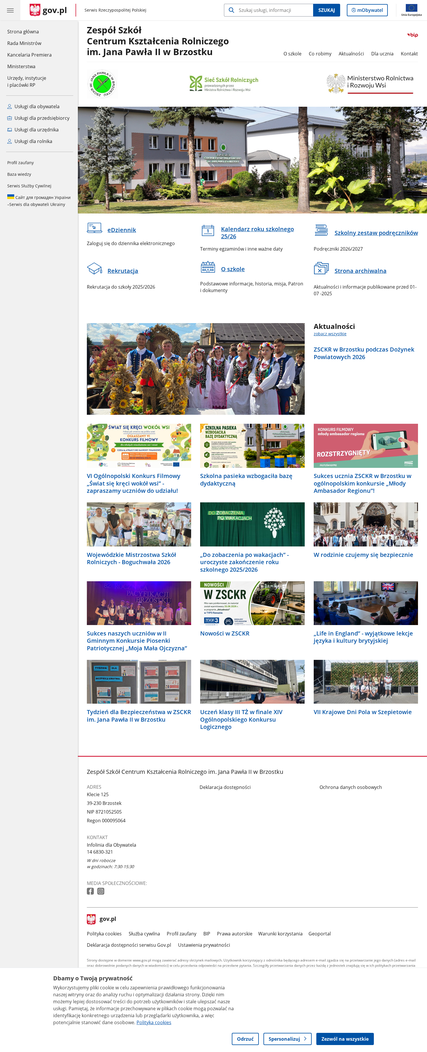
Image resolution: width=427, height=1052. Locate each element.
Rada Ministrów (24, 43)
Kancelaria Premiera (29, 55)
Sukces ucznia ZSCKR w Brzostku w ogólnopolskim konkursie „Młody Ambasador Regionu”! (362, 483)
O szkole (293, 53)
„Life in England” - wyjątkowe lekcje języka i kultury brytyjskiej (363, 637)
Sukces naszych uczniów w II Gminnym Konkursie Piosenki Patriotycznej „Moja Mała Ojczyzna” (137, 641)
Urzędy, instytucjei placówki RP (26, 81)
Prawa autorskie (234, 933)
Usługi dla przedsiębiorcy (41, 118)
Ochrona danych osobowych (351, 787)
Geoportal (319, 933)
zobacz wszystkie (330, 333)
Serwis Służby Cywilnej (29, 186)
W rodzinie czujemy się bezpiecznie (363, 555)
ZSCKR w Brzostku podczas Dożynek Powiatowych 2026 (364, 353)
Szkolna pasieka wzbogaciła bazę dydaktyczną (246, 479)
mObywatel (370, 11)
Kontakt (409, 53)
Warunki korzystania (280, 933)
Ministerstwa (21, 66)
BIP (206, 933)
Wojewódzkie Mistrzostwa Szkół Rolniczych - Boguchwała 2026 (131, 558)
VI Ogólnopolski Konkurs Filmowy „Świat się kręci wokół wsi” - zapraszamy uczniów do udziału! (133, 483)
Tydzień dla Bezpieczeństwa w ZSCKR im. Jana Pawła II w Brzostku (139, 715)
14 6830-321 (100, 852)
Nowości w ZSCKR (225, 633)
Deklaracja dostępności (225, 787)
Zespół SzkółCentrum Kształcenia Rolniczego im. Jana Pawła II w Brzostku (158, 41)
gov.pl (107, 919)
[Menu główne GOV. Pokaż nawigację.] (10, 10)
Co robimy (320, 53)
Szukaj (326, 10)
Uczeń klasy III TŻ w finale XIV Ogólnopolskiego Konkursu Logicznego (241, 719)
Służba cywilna (144, 933)
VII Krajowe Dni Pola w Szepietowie (363, 712)
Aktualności (351, 53)
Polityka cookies (104, 933)
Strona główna (29, 31)
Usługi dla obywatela (36, 106)
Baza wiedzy (19, 174)
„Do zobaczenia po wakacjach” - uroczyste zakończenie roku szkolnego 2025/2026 (244, 562)
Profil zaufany (20, 162)
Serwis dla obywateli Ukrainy (39, 201)
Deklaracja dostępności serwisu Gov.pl (129, 945)
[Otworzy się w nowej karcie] (91, 891)
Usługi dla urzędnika (36, 129)
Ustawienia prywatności (204, 945)
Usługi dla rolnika (32, 141)
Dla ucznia (382, 53)
